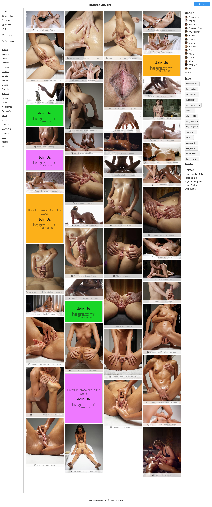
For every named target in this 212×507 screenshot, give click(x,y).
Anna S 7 (193, 64)
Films (7, 20)
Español (5, 53)
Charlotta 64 (194, 17)
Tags (7, 29)
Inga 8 (191, 53)
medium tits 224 (193, 105)
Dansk (5, 84)
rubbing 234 (191, 99)
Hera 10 (192, 39)
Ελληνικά (6, 128)
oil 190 (189, 137)
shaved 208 (191, 116)
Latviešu (5, 62)
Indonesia (6, 124)
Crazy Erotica (190, 188)
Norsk (4, 102)
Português (6, 111)
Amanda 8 (193, 46)
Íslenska (5, 120)
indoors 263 (191, 89)
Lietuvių (5, 67)
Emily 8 (192, 50)
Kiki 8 (191, 61)
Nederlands (7, 106)
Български (7, 133)
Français (5, 93)
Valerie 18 (193, 24)
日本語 (5, 80)
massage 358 (192, 83)
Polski (4, 115)
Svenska (6, 89)
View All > (189, 72)
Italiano (5, 98)
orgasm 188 (191, 142)
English (5, 76)
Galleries (9, 15)
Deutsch (5, 71)
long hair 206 (192, 121)
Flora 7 (192, 68)
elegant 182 (191, 148)
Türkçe (5, 49)
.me (100, 4)
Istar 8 (191, 57)
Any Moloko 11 (195, 31)
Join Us (202, 4)
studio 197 (190, 132)
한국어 (5, 142)
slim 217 (190, 110)
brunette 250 (191, 94)
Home (7, 11)
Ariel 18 (192, 20)
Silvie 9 (192, 42)
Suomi (5, 58)
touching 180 (192, 159)
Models (8, 24)
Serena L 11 (194, 35)
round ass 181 (192, 153)
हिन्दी (4, 137)
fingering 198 (192, 126)
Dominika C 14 (195, 28)
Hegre (194, 174)
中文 (4, 146)
